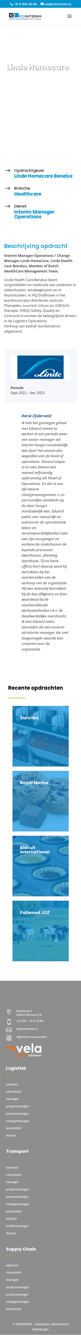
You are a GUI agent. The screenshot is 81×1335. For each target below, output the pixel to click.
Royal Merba (34, 783)
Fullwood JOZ (35, 913)
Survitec (29, 718)
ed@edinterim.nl (27, 1029)
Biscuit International (35, 850)
